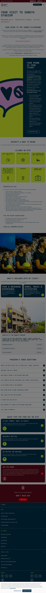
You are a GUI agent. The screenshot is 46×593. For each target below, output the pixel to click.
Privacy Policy (13, 588)
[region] (23, 587)
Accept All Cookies (27, 590)
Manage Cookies (17, 590)
